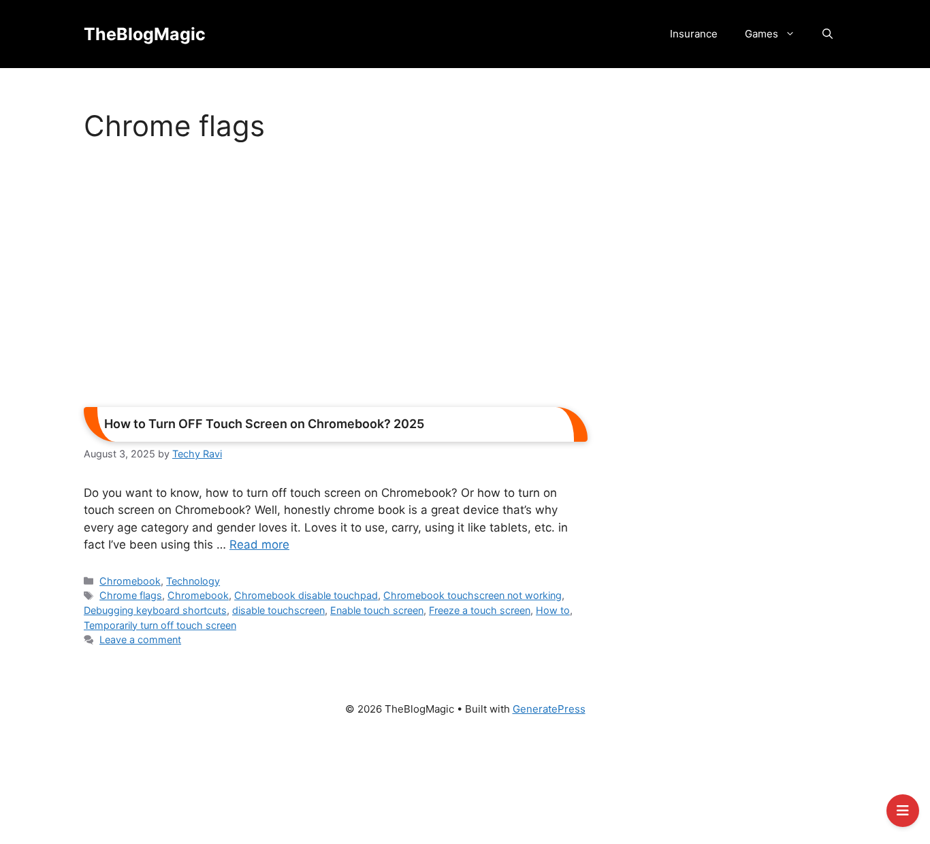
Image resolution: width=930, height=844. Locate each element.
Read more (259, 544)
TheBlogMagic (145, 34)
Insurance (694, 33)
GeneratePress (549, 708)
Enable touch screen (376, 610)
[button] (827, 34)
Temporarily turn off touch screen (160, 625)
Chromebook (130, 581)
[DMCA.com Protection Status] (465, 786)
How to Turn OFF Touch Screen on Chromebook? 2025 (264, 424)
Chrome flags (130, 595)
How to (553, 610)
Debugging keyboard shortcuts (155, 610)
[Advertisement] (336, 279)
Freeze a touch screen (479, 610)
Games (761, 33)
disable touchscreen (278, 610)
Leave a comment (140, 639)
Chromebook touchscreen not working (472, 595)
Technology (193, 581)
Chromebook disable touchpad (306, 595)
